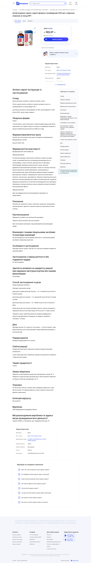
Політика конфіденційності (53, 544)
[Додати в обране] (34, 28)
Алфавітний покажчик (35, 541)
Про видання (50, 539)
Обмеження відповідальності (54, 541)
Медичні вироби (16, 544)
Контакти (49, 534)
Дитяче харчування (17, 541)
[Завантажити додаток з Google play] (69, 535)
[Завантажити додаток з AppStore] (69, 539)
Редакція (49, 537)
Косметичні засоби (17, 537)
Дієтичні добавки (17, 534)
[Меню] (14, 3)
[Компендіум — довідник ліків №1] (22, 3)
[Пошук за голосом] (64, 3)
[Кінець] (76, 10)
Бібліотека (32, 544)
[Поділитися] (34, 32)
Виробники (32, 539)
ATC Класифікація (34, 534)
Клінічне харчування (17, 539)
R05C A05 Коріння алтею (64, 70)
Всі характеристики (61, 84)
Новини (48, 546)
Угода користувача (51, 548)
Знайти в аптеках (57, 39)
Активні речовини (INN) (35, 537)
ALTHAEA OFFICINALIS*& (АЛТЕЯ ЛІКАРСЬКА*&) (63, 74)
